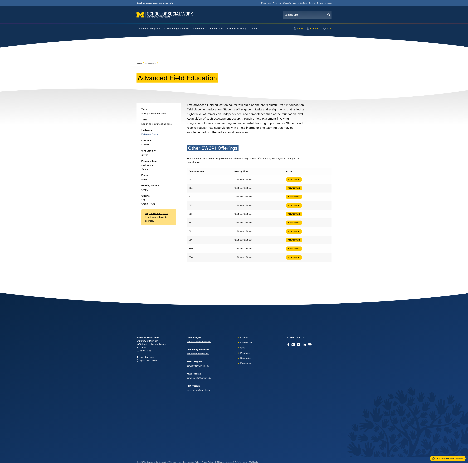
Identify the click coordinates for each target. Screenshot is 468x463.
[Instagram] (293, 345)
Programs (244, 353)
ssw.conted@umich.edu (198, 353)
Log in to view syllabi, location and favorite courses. (156, 217)
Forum (320, 3)
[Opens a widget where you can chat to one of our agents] (448, 459)
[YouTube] (298, 345)
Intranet (328, 3)
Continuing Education (177, 28)
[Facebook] (288, 345)
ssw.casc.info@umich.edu (199, 341)
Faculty (312, 3)
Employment (246, 363)
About (255, 28)
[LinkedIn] (304, 345)
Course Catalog (150, 63)
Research (200, 28)
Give (329, 28)
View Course (294, 179)
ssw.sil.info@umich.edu (198, 365)
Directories (266, 3)
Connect (314, 28)
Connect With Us (296, 337)
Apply (300, 28)
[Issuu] (310, 345)
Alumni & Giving (237, 28)
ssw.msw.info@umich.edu (199, 378)
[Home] (164, 15)
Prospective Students (282, 3)
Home (139, 63)
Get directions (147, 357)
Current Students (300, 3)
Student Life (216, 28)
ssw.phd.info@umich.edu (198, 390)
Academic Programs (149, 28)
